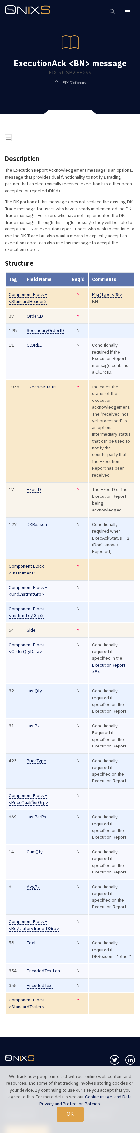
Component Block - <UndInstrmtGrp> (28, 590)
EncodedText (40, 985)
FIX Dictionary (74, 82)
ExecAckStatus (42, 387)
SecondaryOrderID (45, 330)
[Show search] (114, 12)
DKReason (37, 524)
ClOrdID (35, 345)
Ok (70, 1113)
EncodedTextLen (43, 971)
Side (31, 630)
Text (31, 943)
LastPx (33, 726)
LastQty (34, 691)
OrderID (35, 316)
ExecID (34, 489)
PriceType (36, 760)
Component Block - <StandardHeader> (28, 297)
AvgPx (33, 886)
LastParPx (36, 817)
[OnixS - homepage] (29, 10)
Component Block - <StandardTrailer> (28, 1003)
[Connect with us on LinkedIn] (130, 1060)
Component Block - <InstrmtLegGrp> (28, 612)
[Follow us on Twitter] (114, 1060)
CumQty (35, 852)
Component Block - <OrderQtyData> (28, 648)
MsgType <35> (107, 294)
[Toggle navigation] (8, 137)
